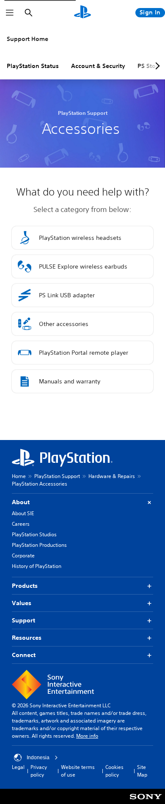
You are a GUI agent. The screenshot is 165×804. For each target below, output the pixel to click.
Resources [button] (26, 637)
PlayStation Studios (34, 534)
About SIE (23, 513)
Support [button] (23, 620)
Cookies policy (114, 770)
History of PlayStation (36, 566)
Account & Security (98, 66)
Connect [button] (24, 655)
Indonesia (38, 758)
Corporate (23, 555)
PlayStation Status (33, 66)
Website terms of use (78, 770)
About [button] (21, 502)
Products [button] (25, 585)
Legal (18, 767)
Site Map (142, 770)
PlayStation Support (57, 476)
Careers (21, 523)
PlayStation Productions (39, 545)
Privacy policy (38, 770)
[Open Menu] (9, 12)
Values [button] (21, 603)
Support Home (27, 39)
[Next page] (156, 65)
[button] (82, 237)
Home (19, 476)
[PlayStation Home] (82, 12)
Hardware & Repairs (111, 476)
